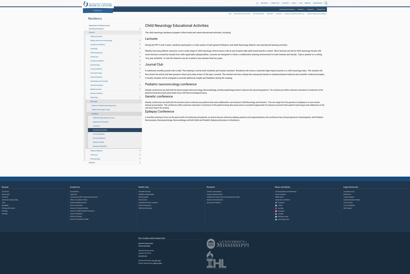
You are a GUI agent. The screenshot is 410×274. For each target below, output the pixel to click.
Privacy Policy (348, 203)
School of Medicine (76, 214)
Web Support (347, 208)
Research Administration (215, 200)
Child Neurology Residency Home (104, 118)
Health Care (275, 3)
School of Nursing (76, 216)
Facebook (280, 203)
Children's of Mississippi (146, 194)
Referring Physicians (145, 208)
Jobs (3, 203)
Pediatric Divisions (96, 36)
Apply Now (73, 194)
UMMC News (279, 197)
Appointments (317, 3)
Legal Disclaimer (348, 197)
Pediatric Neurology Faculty (101, 110)
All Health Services (144, 192)
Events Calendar (280, 194)
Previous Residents (99, 138)
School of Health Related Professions (82, 211)
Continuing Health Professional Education (84, 197)
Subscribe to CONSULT (282, 200)
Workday (5, 214)
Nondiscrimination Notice (351, 200)
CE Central (5, 192)
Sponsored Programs (214, 203)
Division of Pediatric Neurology (294, 14)
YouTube (280, 208)
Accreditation (74, 192)
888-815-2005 (157, 263)
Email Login (6, 194)
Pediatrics (98, 10)
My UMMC (5, 205)
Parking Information (8, 208)
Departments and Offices (242, 14)
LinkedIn (280, 214)
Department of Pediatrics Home (99, 26)
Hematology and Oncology (99, 81)
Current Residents (99, 134)
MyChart (307, 3)
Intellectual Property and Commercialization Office (223, 197)
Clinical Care (321, 9)
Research (285, 3)
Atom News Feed (283, 219)
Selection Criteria (98, 142)
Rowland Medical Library (78, 203)
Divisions (301, 9)
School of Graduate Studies (79, 208)
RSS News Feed (282, 217)
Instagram (281, 211)
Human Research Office (214, 194)
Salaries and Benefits (100, 146)
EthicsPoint (347, 194)
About (294, 3)
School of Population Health (79, 219)
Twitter (280, 205)
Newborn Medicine (96, 93)
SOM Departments (258, 14)
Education (264, 3)
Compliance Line (348, 192)
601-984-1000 (156, 260)
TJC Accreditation (349, 205)
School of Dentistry (76, 205)
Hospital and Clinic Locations (148, 203)
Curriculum (96, 126)
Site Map (5, 211)
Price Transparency (144, 205)
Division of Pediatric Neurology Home (104, 105)
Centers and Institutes (214, 192)
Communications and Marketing (285, 192)
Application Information (100, 122)
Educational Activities (100, 130)
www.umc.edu (142, 256)
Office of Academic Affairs (78, 200)
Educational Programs (286, 9)
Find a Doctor (142, 200)
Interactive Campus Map (10, 200)
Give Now (5, 197)
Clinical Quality (143, 197)
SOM (230, 14)
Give (300, 3)
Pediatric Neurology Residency (317, 14)
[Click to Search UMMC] (326, 3)
